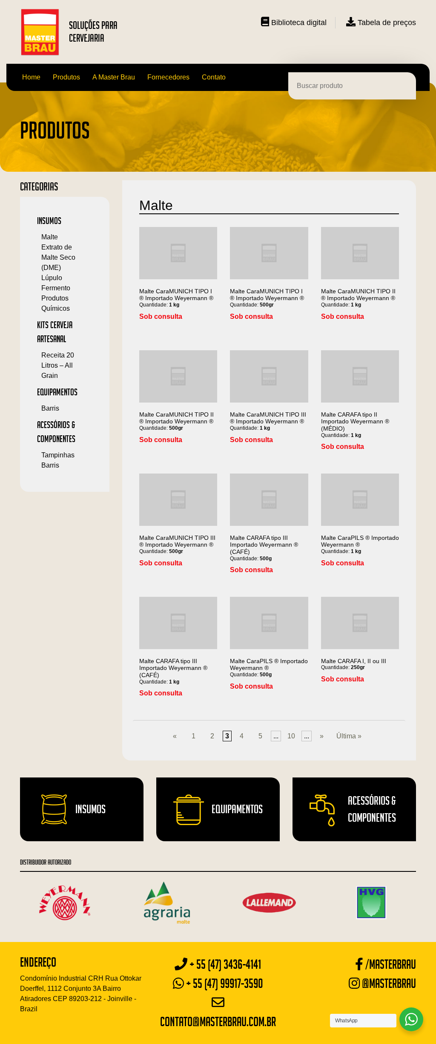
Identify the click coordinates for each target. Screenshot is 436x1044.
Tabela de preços (386, 22)
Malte (49, 237)
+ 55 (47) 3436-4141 (224, 964)
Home (31, 77)
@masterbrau (388, 983)
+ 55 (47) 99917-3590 (223, 983)
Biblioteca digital (298, 22)
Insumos (49, 221)
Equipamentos (57, 392)
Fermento (55, 288)
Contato (214, 77)
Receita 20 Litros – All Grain (57, 365)
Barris (50, 408)
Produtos (66, 77)
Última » (348, 736)
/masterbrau (389, 964)
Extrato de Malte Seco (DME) (58, 257)
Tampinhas (58, 455)
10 (291, 736)
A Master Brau (113, 77)
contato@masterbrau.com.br (218, 1022)
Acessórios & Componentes (372, 809)
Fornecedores (168, 77)
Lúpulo (51, 277)
